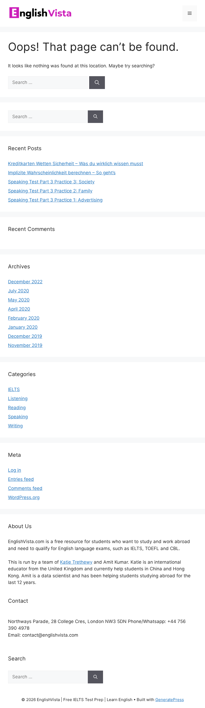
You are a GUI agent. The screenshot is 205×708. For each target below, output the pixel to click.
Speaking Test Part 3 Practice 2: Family (50, 191)
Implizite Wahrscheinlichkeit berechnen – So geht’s (62, 172)
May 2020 (19, 300)
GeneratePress (169, 699)
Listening (17, 398)
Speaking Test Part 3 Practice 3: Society (51, 181)
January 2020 (23, 327)
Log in (14, 470)
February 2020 (24, 318)
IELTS (14, 389)
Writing (15, 425)
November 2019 (25, 345)
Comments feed (25, 488)
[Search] (97, 82)
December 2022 (25, 281)
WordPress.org (24, 497)
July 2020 (18, 290)
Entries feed (21, 479)
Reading (17, 407)
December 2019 (25, 336)
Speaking (18, 416)
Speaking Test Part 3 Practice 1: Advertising (55, 200)
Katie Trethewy (76, 562)
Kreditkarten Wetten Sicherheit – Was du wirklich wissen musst (75, 163)
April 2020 (19, 309)
